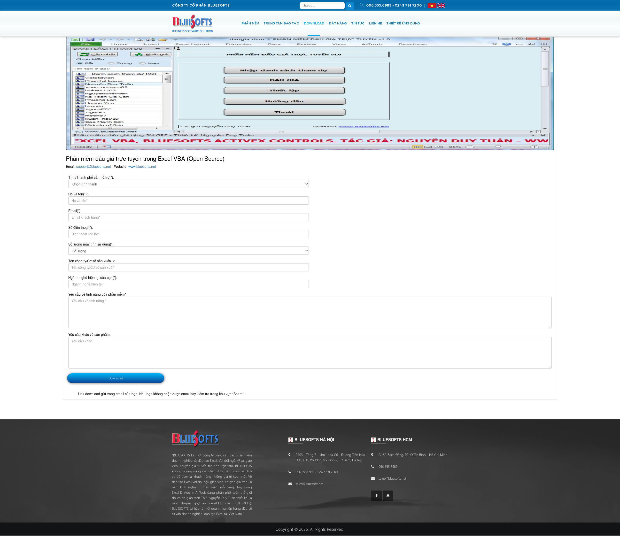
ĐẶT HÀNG (338, 23)
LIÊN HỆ (375, 23)
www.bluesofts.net (142, 166)
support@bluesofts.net (93, 166)
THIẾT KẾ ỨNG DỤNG (403, 23)
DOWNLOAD (314, 23)
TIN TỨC (357, 23)
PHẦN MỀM (250, 23)
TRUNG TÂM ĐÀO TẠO (281, 23)
